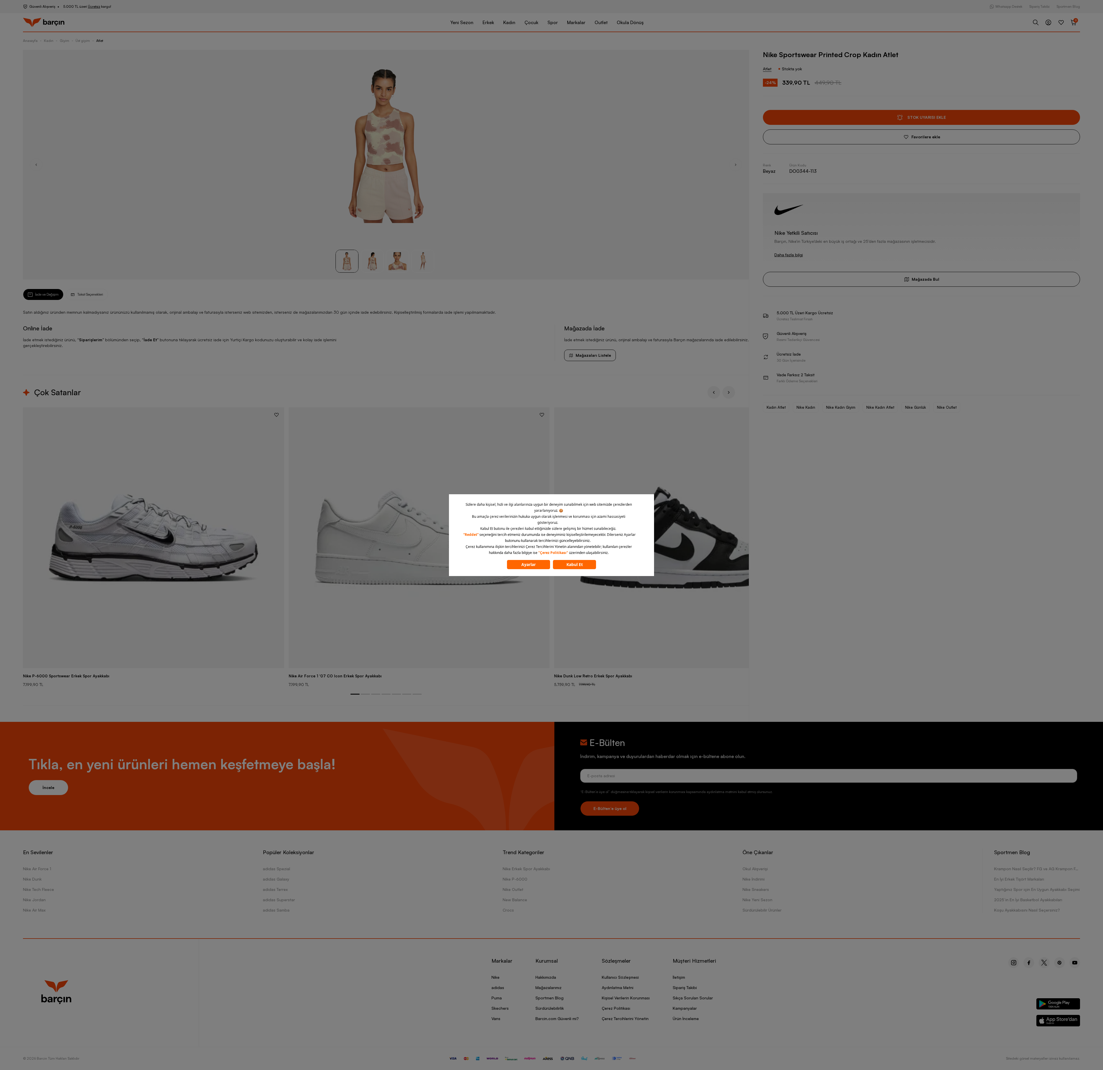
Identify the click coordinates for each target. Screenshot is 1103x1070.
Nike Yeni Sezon (757, 899)
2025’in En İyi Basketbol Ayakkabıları (1028, 899)
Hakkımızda (545, 977)
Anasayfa (30, 40)
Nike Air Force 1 (37, 868)
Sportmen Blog (1068, 6)
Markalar (576, 22)
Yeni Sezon (461, 22)
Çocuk (531, 22)
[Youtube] (1074, 962)
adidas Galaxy (276, 879)
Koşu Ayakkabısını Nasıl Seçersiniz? (1027, 910)
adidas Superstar (279, 899)
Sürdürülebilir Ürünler (762, 910)
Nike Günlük (915, 407)
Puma (496, 997)
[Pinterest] (1059, 962)
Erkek (488, 22)
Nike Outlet (947, 407)
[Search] (1035, 22)
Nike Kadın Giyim (840, 407)
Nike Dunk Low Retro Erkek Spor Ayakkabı (593, 676)
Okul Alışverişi (755, 868)
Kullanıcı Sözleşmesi (620, 977)
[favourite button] (276, 415)
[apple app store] (1058, 1021)
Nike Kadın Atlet (880, 407)
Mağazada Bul (925, 279)
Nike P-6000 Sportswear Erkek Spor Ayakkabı (66, 676)
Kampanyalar (685, 1008)
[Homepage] (43, 22)
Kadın (509, 22)
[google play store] (1058, 1005)
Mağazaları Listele (593, 355)
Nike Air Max (34, 910)
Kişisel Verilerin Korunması (626, 997)
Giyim (64, 40)
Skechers (500, 1008)
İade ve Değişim (47, 294)
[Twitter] (1044, 962)
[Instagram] (1013, 962)
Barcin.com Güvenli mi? (557, 1018)
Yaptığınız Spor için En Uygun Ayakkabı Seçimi (1037, 889)
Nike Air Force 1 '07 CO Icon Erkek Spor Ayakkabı (335, 676)
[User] (1048, 22)
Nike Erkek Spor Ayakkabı (526, 868)
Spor (552, 22)
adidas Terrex (275, 889)
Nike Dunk (32, 879)
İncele (48, 787)
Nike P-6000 (515, 879)
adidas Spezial (276, 868)
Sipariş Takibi (1039, 6)
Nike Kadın (806, 407)
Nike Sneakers (756, 889)
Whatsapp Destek (1008, 6)
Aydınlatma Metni (617, 987)
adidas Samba (276, 910)
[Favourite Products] (1061, 22)
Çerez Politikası (616, 1008)
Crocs (508, 910)
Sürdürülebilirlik (549, 1008)
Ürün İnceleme (686, 1018)
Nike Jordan (34, 899)
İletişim (679, 977)
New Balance (515, 899)
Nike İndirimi (754, 879)
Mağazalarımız (548, 987)
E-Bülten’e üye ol (609, 808)
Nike (495, 977)
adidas (497, 987)
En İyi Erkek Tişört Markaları (1019, 879)
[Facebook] (1028, 962)
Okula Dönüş (630, 22)
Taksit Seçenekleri (90, 294)
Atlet (99, 40)
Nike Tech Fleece (38, 889)
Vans (495, 1018)
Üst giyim (83, 40)
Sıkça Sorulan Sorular (693, 997)
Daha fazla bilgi (788, 254)
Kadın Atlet (776, 407)
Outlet (601, 22)
